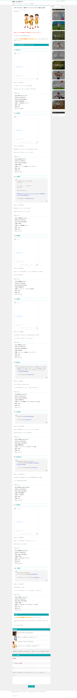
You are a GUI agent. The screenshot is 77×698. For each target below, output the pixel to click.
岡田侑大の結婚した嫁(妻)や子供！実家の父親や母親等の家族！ (25, 632)
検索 (52, 6)
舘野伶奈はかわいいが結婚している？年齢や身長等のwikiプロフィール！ (58, 55)
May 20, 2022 (36, 577)
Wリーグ (18, 625)
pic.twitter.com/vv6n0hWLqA (29, 416)
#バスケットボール (24, 193)
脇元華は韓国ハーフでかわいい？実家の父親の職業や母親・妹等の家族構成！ (58, 15)
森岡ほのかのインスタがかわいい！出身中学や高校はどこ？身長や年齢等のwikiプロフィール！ (41, 651)
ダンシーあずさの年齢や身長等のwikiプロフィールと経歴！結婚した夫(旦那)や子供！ (58, 75)
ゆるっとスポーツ (17, 1)
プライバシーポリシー (19, 3)
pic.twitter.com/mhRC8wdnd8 (23, 371)
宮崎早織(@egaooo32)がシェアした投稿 (26, 533)
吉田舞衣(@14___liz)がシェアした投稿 (26, 327)
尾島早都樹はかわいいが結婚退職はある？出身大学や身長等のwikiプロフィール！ (27, 637)
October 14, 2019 (31, 374)
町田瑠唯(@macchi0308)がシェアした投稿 (26, 264)
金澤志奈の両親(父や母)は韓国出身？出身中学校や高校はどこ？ (58, 85)
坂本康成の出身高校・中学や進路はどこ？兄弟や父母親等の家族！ (25, 641)
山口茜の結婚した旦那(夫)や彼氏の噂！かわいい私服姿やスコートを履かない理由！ (58, 104)
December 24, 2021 (30, 198)
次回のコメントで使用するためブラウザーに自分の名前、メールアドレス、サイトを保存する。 (28, 672)
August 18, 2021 (28, 419)
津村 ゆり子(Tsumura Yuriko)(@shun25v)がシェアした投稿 (26, 78)
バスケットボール (16, 11)
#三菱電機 (41, 193)
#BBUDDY (18, 193)
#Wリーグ (38, 193)
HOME (14, 3)
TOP (16, 691)
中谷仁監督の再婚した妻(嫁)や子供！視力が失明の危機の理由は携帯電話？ (58, 65)
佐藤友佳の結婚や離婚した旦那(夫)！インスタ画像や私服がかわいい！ (58, 45)
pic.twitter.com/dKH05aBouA (24, 195)
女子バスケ (21, 625)
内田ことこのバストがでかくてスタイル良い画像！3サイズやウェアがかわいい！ (58, 25)
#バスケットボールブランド (31, 193)
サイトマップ (26, 3)
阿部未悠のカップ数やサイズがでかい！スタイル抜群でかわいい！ (58, 36)
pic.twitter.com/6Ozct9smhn (21, 464)
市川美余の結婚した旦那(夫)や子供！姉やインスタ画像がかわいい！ (58, 95)
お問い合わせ (32, 3)
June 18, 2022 (34, 467)
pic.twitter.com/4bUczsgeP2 (33, 574)
